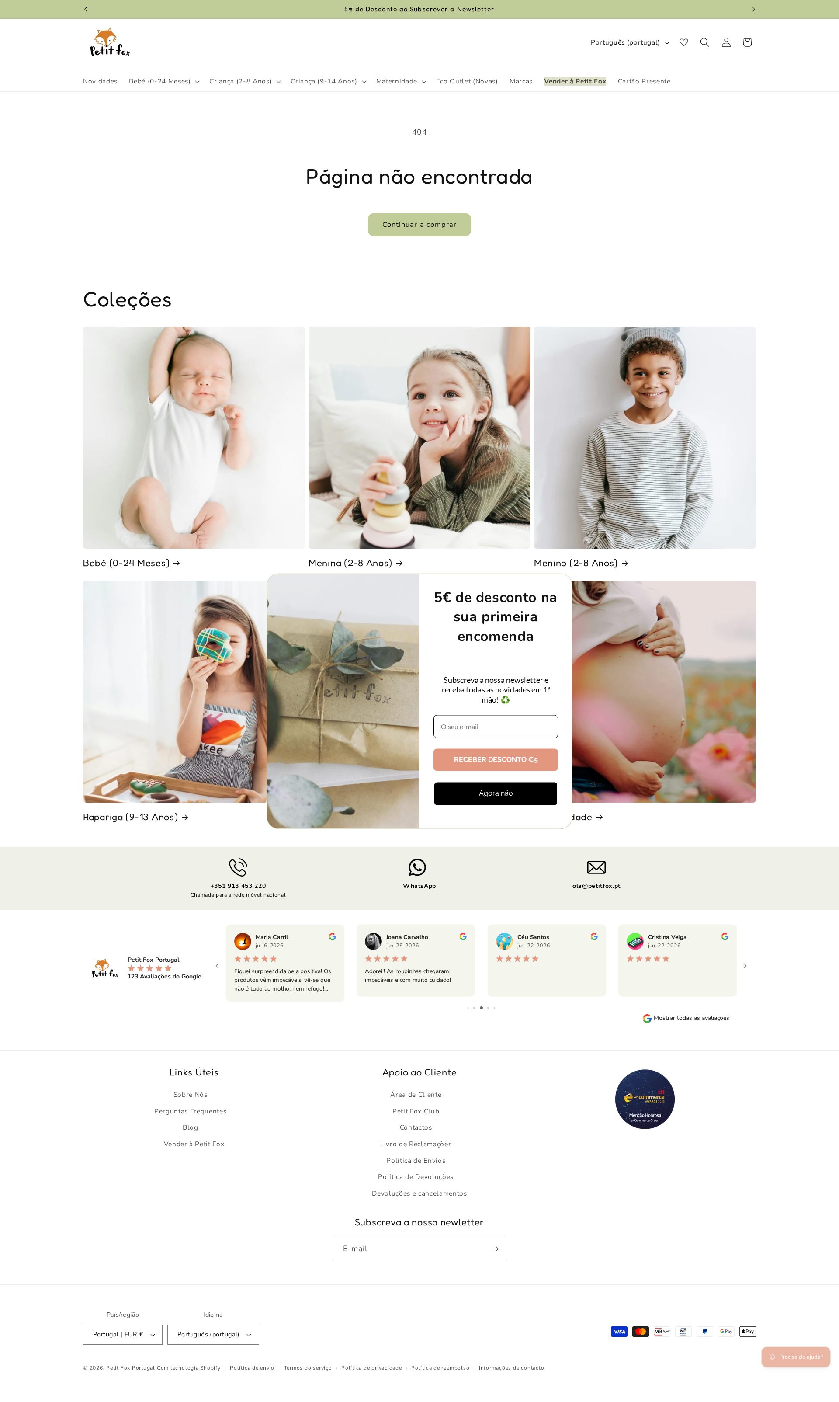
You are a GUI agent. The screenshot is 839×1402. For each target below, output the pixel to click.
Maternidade (563, 816)
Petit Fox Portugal (130, 1367)
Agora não (496, 794)
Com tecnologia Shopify (189, 1367)
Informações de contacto (511, 1367)
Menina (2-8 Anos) (350, 562)
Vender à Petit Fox (194, 1143)
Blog (190, 1127)
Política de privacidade (371, 1367)
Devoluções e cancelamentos (419, 1193)
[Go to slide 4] (468, 1008)
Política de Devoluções (416, 1176)
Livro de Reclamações (415, 1143)
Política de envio (252, 1367)
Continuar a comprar (419, 224)
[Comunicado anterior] (85, 9)
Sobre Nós (190, 1094)
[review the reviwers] (331, 938)
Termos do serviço (308, 1367)
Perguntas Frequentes (190, 1111)
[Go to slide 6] (481, 1007)
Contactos (416, 1127)
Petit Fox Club (415, 1111)
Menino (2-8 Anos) (576, 562)
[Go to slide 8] (494, 1008)
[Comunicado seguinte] (753, 9)
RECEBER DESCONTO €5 (496, 760)
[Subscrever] (495, 1249)
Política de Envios (415, 1160)
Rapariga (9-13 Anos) (130, 816)
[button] (163, 81)
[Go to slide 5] (474, 1008)
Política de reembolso (440, 1367)
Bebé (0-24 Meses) (126, 562)
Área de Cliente (415, 1094)
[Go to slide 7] (488, 1008)
